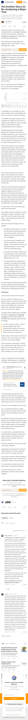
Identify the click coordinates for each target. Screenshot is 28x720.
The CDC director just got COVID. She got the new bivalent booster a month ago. (9, 649)
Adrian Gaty (7, 535)
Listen (24, 22)
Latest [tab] (6, 643)
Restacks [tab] (11, 518)
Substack (6, 717)
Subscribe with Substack (15, 704)
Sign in (25, 2)
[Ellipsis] (26, 535)
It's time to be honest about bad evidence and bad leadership (9, 653)
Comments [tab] (4, 518)
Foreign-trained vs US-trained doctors (8, 662)
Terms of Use (21, 493)
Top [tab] (3, 643)
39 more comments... (6, 636)
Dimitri (6, 594)
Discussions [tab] (12, 643)
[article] (14, 653)
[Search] (25, 643)
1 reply (7, 589)
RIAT (18, 32)
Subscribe (19, 2)
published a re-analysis (8, 36)
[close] (23, 676)
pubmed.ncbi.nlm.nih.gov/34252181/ (12, 379)
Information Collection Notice (16, 495)
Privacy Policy (19, 710)
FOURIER (4, 57)
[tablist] (7, 517)
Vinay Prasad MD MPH (13, 656)
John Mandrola (8, 21)
